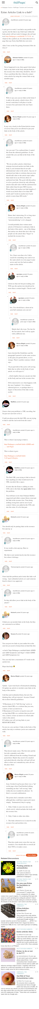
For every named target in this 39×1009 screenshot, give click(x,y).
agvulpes (19, 274)
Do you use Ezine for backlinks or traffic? (24, 885)
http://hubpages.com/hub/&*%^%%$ (18, 36)
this (23, 59)
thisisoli (13, 517)
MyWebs (13, 402)
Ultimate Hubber (18, 57)
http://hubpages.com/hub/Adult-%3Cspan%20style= (15, 457)
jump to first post (20, 855)
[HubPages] (19, 2)
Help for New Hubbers (24, 929)
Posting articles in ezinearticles (24, 867)
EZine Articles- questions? (23, 909)
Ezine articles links (25, 932)
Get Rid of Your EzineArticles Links (25, 977)
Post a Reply (32, 855)
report (8, 52)
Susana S (14, 634)
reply (4, 52)
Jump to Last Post (15, 16)
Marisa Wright (17, 117)
